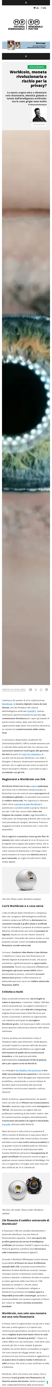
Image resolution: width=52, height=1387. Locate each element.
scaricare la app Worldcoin (27, 804)
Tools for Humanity (31, 754)
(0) (37, 8)
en (44, 8)
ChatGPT (31, 711)
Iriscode (6, 1124)
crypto (33, 786)
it (42, 8)
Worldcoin (7, 704)
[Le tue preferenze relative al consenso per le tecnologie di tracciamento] (47, 1382)
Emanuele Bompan (38, 104)
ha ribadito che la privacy (28, 1070)
